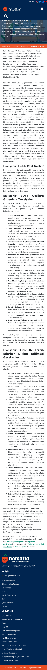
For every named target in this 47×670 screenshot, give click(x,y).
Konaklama (25, 46)
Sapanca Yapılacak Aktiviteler (14, 645)
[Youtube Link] (45, 1)
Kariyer (5, 606)
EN (33, 2)
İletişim (4, 591)
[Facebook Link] (43, 1)
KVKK (4, 599)
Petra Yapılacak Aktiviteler (12, 649)
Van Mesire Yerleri (9, 638)
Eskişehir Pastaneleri (10, 660)
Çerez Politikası (8, 602)
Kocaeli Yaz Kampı (9, 642)
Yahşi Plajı (6, 623)
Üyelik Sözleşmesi (9, 595)
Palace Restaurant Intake (12, 619)
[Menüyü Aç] (42, 8)
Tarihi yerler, (33, 544)
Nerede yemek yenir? (15, 541)
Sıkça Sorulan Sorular (10, 584)
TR (30, 2)
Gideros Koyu (7, 616)
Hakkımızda (6, 588)
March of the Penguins (11, 630)
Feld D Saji (6, 627)
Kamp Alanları (21, 547)
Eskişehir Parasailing (10, 653)
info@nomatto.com (12, 576)
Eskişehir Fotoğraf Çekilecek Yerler (15, 656)
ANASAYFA (6, 46)
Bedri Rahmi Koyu (9, 634)
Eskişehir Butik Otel (37, 46)
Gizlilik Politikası (8, 580)
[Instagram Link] (37, 1)
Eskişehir (15, 46)
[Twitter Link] (40, 1)
